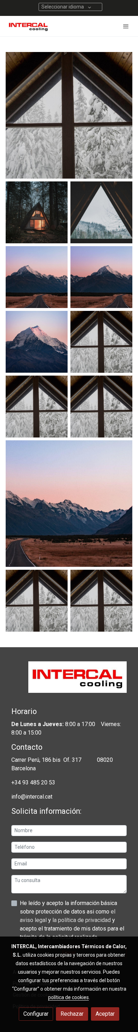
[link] (28, 26)
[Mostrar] (69, 115)
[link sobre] (69, 681)
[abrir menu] (126, 26)
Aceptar (105, 1013)
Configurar (35, 1013)
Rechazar (72, 1013)
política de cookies (68, 997)
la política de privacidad (82, 920)
